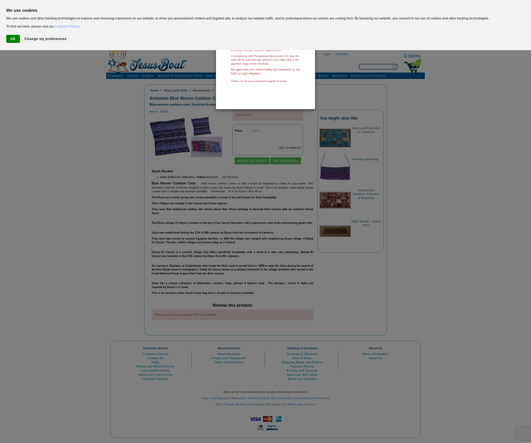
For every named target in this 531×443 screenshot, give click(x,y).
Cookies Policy (66, 26)
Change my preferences (45, 39)
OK (13, 39)
